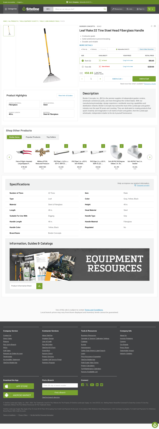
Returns (6, 341)
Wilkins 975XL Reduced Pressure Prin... (42, 163)
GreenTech (46, 351)
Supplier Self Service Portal (51, 360)
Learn (83, 353)
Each (88, 61)
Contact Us (7, 335)
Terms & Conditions (9, 415)
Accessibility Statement (11, 360)
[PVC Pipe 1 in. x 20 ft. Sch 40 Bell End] (79, 152)
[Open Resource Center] (155, 425)
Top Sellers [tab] (51, 137)
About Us (123, 335)
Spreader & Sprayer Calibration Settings (95, 338)
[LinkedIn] (98, 385)
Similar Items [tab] (14, 137)
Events (83, 344)
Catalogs (84, 341)
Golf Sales (7, 351)
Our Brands (124, 344)
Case (88, 67)
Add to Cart (144, 79)
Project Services (48, 356)
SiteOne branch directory (51, 397)
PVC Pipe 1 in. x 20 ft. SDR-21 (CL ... (98, 163)
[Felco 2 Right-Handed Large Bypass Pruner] (24, 152)
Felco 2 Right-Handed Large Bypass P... (24, 163)
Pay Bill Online (47, 344)
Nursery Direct (47, 353)
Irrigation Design (48, 338)
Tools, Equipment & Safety (28, 21)
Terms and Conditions (94, 310)
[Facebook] (83, 385)
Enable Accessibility (9, 2)
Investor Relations (126, 338)
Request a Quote (150, 84)
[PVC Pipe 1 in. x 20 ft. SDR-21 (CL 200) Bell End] (98, 152)
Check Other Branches (147, 49)
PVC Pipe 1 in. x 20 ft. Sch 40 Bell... (79, 163)
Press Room (124, 348)
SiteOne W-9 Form (48, 348)
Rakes (63, 21)
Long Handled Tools (52, 21)
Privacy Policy (23, 415)
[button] (20, 2)
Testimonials (7, 356)
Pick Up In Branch (9, 344)
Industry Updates (126, 353)
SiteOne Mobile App (10, 363)
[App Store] (21, 386)
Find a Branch (48, 380)
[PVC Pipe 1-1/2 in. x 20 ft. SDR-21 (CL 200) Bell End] (61, 152)
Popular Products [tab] (33, 137)
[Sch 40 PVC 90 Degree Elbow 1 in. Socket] (116, 152)
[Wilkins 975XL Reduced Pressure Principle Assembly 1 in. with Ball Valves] (42, 152)
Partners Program (48, 363)
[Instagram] (102, 385)
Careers (123, 341)
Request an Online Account (12, 353)
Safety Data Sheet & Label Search (93, 351)
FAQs (5, 348)
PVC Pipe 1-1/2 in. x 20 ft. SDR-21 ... (61, 163)
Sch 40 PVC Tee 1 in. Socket (135, 163)
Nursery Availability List (89, 372)
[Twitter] (88, 385)
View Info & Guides (66, 95)
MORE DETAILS (86, 45)
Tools (42, 21)
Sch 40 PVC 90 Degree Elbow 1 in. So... (116, 163)
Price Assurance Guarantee (91, 356)
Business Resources (88, 335)
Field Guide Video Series (90, 363)
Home (5, 21)
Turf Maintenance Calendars (91, 369)
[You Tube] (92, 385)
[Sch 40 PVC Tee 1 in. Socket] (135, 152)
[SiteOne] (31, 11)
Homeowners (86, 348)
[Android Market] (21, 395)
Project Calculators (88, 366)
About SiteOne (47, 335)
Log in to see (128, 60)
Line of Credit (46, 341)
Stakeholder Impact (127, 351)
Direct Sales (7, 338)
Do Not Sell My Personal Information (42, 415)
